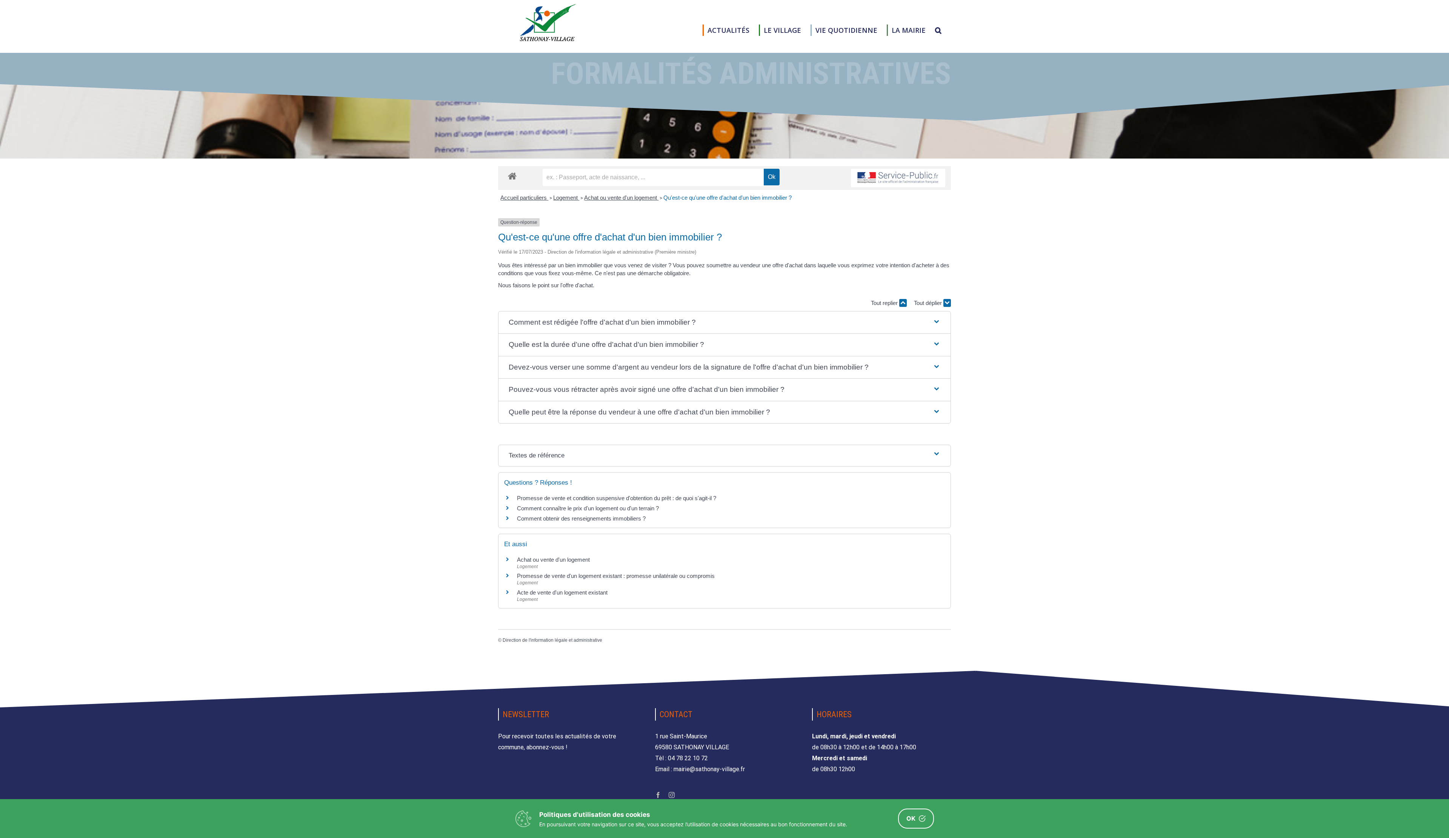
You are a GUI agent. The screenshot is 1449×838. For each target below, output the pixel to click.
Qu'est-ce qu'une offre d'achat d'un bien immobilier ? (727, 197)
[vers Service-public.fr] (898, 178)
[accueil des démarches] (512, 176)
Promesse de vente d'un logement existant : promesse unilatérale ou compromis (616, 576)
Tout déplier (928, 303)
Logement (566, 197)
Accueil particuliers (524, 197)
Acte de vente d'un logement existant (562, 592)
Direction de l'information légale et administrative (552, 640)
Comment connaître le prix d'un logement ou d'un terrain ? (588, 508)
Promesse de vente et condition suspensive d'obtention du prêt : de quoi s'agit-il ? (616, 498)
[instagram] (672, 795)
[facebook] (658, 795)
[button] (938, 30)
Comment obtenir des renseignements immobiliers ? (581, 518)
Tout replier (885, 303)
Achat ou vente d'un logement (621, 197)
